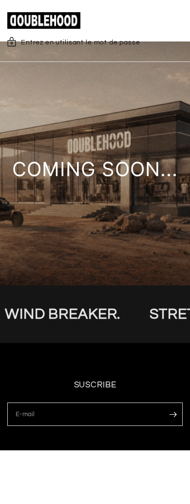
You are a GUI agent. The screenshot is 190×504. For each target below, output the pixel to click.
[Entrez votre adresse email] (173, 414)
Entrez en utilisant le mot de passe (80, 42)
